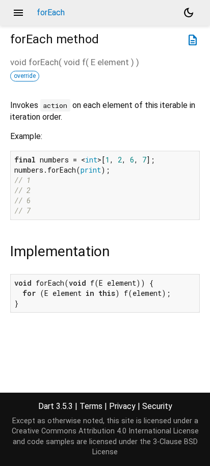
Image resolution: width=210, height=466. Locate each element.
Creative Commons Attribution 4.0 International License (105, 431)
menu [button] (18, 13)
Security (157, 406)
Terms (91, 406)
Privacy (122, 406)
